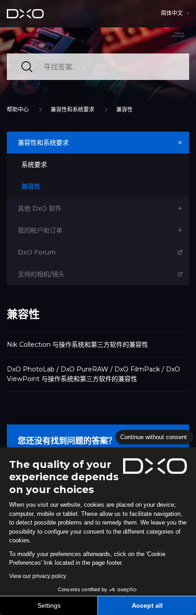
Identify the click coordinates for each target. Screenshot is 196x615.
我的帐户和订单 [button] (40, 230)
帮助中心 (18, 109)
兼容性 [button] (31, 186)
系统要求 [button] (34, 164)
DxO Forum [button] (37, 252)
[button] (175, 13)
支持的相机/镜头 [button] (41, 274)
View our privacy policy (37, 576)
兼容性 (124, 109)
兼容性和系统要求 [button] (43, 142)
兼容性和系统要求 (72, 109)
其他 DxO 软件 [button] (40, 208)
